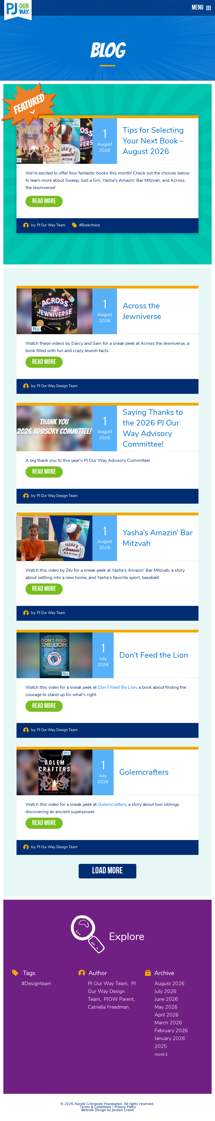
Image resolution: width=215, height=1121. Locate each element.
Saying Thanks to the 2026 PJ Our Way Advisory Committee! (153, 428)
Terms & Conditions (95, 1107)
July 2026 (165, 991)
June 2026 (166, 999)
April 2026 (167, 1014)
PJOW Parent (119, 999)
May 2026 (166, 1007)
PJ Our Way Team (51, 225)
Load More (107, 871)
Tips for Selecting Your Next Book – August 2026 (153, 141)
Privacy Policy (125, 1107)
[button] (200, 7)
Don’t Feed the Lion (153, 655)
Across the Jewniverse (142, 311)
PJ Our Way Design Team (57, 386)
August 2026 (169, 983)
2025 (161, 1046)
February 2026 (171, 1030)
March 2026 (168, 1022)
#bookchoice (89, 225)
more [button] (160, 1054)
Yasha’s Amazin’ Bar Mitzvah (158, 538)
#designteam (36, 983)
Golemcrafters (144, 772)
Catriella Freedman (108, 1007)
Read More (44, 201)
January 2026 (170, 1038)
